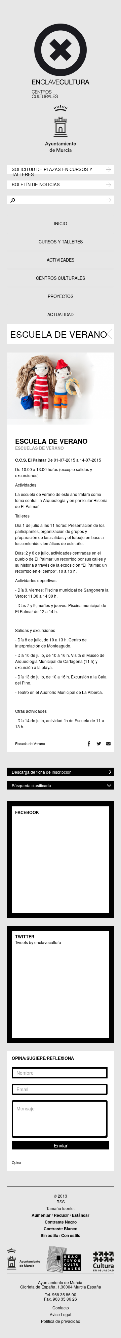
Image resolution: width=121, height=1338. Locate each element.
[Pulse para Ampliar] (60, 388)
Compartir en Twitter (98, 743)
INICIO (60, 224)
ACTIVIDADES (60, 260)
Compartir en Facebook (89, 743)
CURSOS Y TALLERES (61, 242)
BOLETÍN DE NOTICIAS (36, 184)
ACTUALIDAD (60, 314)
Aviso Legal (60, 1314)
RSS (60, 1201)
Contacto (60, 1307)
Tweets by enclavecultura (38, 942)
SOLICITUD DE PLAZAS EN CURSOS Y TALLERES (52, 171)
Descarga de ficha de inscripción (42, 771)
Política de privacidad (60, 1321)
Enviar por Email (108, 743)
